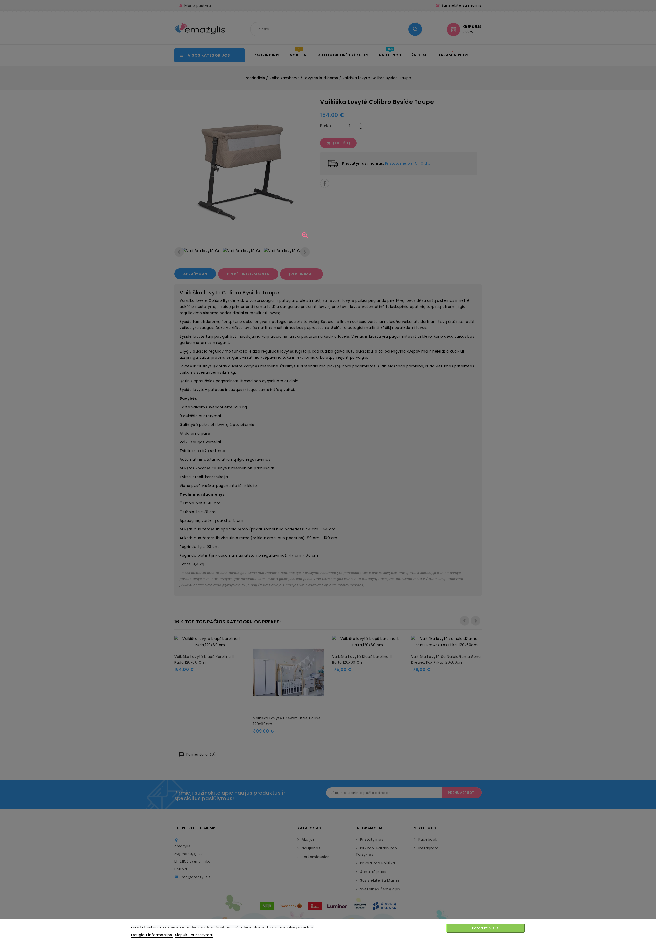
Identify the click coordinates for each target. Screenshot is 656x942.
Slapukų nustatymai (194, 934)
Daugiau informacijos (152, 934)
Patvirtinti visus (485, 928)
